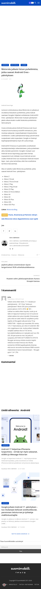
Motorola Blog (12, 210)
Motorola (14, 65)
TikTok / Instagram (26, 584)
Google (5, 503)
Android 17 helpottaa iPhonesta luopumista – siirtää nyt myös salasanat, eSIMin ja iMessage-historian (19, 452)
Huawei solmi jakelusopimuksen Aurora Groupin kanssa (23, 279)
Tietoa (36, 584)
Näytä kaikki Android (19, 534)
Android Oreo (6, 255)
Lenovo (14, 255)
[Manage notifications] (4, 584)
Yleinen (24, 65)
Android (5, 65)
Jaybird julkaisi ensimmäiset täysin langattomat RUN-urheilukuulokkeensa (17, 266)
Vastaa (11, 355)
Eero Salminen (14, 237)
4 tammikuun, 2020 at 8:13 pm (16, 299)
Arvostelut (13, 584)
